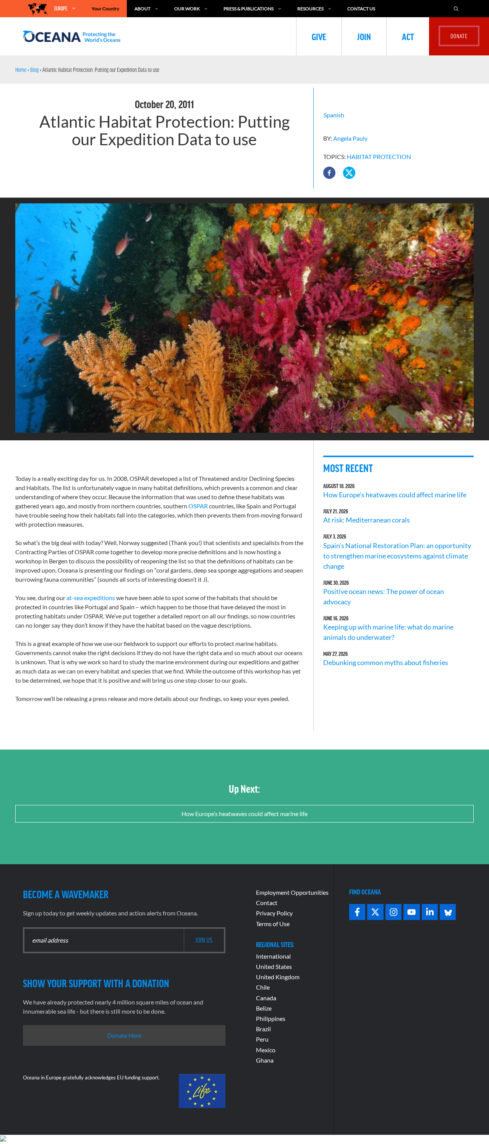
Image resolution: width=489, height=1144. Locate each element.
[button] (329, 173)
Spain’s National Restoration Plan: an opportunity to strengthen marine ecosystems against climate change (397, 555)
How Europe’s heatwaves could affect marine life (394, 494)
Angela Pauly (350, 138)
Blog (34, 70)
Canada (266, 997)
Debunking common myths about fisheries (385, 662)
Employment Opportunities (292, 892)
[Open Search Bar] (456, 8)
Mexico (265, 1049)
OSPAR (198, 506)
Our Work (187, 8)
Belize (264, 1008)
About (142, 8)
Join (364, 36)
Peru (262, 1039)
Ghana (265, 1060)
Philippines (270, 1018)
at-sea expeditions (90, 597)
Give (319, 36)
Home (20, 70)
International (273, 956)
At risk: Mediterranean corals (367, 520)
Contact (266, 902)
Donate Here (124, 1035)
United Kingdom (278, 976)
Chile (263, 987)
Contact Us (361, 8)
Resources (310, 8)
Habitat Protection (379, 156)
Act (408, 36)
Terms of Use (273, 923)
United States (274, 966)
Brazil (263, 1028)
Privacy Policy (274, 913)
